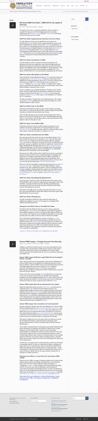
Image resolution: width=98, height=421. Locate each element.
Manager (41, 26)
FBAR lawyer (47, 287)
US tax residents (44, 93)
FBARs (47, 45)
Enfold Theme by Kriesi (32, 419)
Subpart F (30, 365)
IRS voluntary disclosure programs (45, 372)
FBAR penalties (37, 221)
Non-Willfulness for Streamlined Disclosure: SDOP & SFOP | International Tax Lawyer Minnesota (59, 402)
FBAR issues (37, 292)
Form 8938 (58, 48)
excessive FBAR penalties (47, 161)
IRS (34, 30)
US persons (49, 33)
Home (70, 11)
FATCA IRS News (13, 401)
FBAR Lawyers (29, 26)
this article (32, 94)
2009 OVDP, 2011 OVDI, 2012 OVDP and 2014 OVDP (35, 373)
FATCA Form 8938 (25, 129)
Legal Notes (35, 26)
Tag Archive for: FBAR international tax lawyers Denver (25, 11)
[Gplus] (12, 1)
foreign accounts (35, 33)
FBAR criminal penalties (53, 145)
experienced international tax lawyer (47, 308)
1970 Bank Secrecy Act (36, 79)
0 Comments (29, 243)
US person (34, 84)
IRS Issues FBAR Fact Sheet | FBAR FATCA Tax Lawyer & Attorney (41, 24)
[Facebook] (14, 1)
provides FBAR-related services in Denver (32, 310)
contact (57, 218)
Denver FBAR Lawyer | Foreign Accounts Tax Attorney (40, 242)
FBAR (31, 43)
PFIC (55, 363)
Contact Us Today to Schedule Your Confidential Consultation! (39, 231)
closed (57, 373)
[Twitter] (10, 1)
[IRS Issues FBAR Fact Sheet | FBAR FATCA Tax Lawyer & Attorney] (13, 25)
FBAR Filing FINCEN (14, 403)
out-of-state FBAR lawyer (46, 313)
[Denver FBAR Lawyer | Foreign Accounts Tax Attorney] (13, 244)
